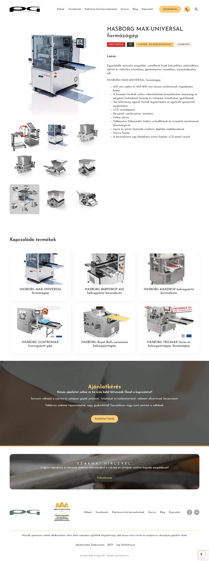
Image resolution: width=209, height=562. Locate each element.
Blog (135, 9)
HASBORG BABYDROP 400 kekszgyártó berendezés (104, 291)
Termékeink (74, 9)
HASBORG (184, 44)
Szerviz (125, 9)
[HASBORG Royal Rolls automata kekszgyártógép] (104, 322)
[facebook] (189, 512)
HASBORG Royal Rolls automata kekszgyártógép (104, 344)
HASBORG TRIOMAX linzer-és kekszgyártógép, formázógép (168, 344)
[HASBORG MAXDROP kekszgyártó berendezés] (168, 269)
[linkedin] (196, 512)
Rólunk (60, 9)
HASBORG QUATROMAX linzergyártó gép (40, 344)
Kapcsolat (147, 9)
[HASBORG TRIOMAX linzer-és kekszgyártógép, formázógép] (168, 322)
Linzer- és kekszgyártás (155, 44)
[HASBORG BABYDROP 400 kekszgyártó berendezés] (104, 269)
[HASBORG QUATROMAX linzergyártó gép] (40, 322)
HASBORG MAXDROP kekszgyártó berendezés (169, 291)
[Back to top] (201, 554)
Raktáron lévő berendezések (101, 9)
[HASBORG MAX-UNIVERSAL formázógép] (40, 269)
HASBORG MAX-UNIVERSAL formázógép (40, 291)
